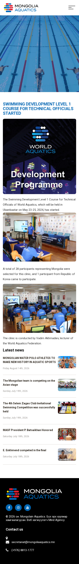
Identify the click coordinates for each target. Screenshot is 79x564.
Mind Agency (57, 520)
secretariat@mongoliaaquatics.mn (33, 542)
